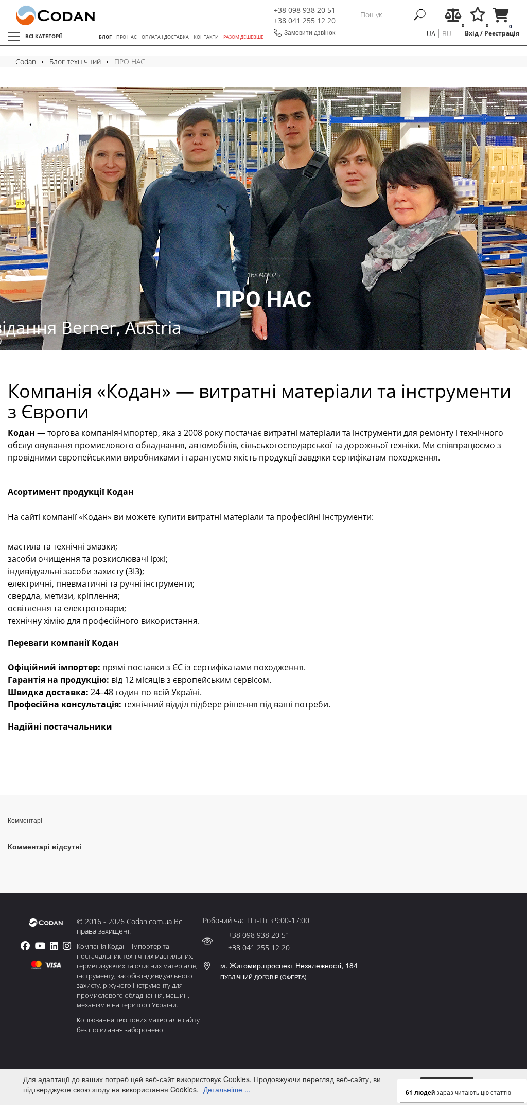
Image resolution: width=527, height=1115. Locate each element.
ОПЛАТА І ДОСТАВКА (165, 36)
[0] (453, 17)
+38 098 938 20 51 (305, 10)
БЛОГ (105, 36)
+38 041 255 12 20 (305, 20)
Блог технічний (75, 61)
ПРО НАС (126, 36)
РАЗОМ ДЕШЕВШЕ (243, 36)
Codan (25, 61)
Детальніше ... (227, 1089)
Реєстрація (501, 33)
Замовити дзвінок (309, 32)
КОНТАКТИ (206, 36)
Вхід (472, 33)
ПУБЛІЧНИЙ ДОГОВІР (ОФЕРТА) (263, 976)
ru (446, 33)
